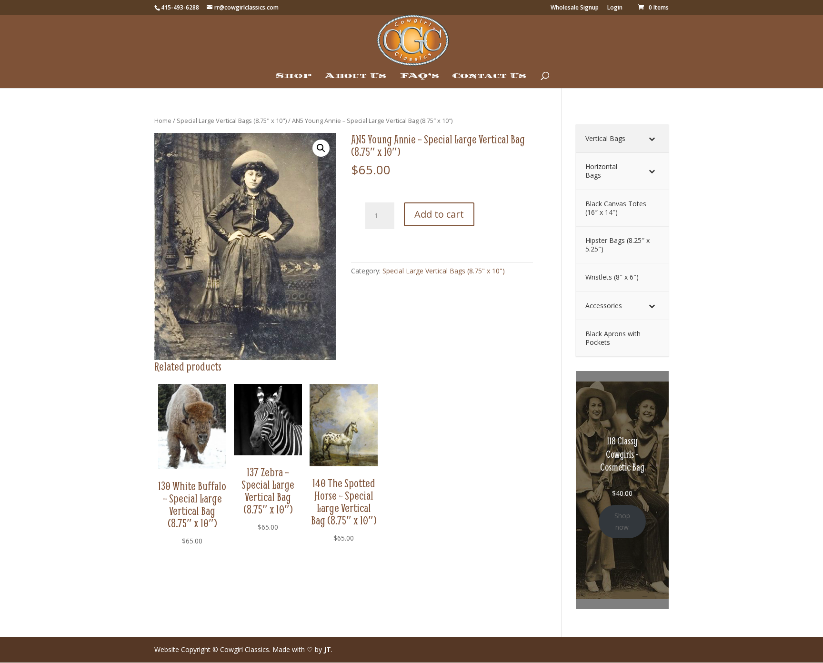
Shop (293, 76)
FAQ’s (419, 76)
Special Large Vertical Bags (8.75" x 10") (232, 120)
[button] (321, 148)
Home (162, 120)
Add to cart (439, 214)
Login (614, 8)
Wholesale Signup (575, 8)
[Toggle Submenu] (652, 138)
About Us (355, 76)
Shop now (622, 521)
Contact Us (489, 76)
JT (327, 649)
